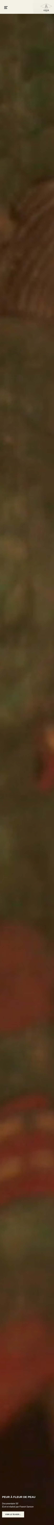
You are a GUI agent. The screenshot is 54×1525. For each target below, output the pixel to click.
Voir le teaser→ (13, 1514)
